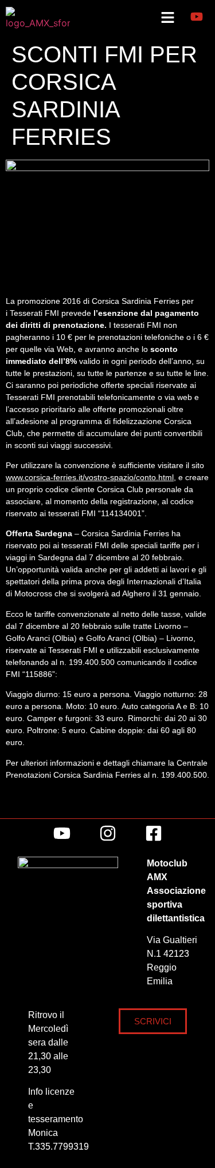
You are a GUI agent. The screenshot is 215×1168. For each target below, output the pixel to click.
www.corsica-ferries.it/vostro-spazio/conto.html (90, 477)
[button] (167, 18)
